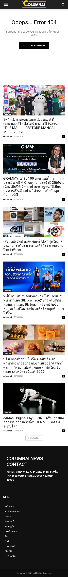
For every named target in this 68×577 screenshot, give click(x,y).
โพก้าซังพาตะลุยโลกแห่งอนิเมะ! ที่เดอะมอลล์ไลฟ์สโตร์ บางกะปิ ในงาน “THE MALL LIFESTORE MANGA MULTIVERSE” (30, 126)
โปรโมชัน (7, 290)
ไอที (5, 236)
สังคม (6, 173)
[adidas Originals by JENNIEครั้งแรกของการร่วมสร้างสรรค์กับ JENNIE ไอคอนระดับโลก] (34, 398)
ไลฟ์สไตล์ (7, 114)
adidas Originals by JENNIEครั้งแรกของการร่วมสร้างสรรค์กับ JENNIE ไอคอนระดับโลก (33, 422)
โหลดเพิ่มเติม (33, 438)
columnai (7, 136)
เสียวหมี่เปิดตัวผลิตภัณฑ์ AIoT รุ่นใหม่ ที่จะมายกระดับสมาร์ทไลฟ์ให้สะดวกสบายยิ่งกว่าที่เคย (33, 245)
